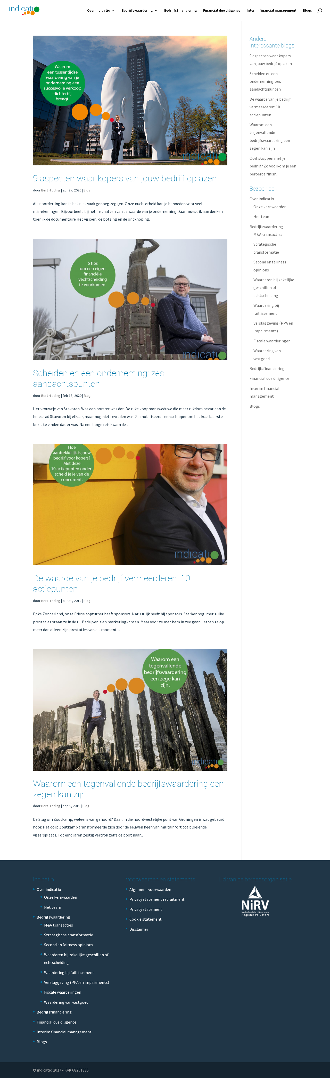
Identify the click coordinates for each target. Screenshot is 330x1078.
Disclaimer (138, 929)
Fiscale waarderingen (272, 340)
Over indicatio (98, 11)
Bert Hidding (50, 190)
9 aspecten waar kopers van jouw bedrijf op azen (125, 178)
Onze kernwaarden (269, 206)
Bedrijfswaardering (137, 11)
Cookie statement (145, 919)
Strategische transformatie (68, 934)
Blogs (307, 11)
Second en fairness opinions (68, 944)
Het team (261, 216)
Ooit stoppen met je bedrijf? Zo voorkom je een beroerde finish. (273, 166)
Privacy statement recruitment (157, 899)
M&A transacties (267, 234)
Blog (87, 190)
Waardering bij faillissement (69, 972)
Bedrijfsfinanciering (180, 11)
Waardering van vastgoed (66, 1002)
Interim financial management (271, 11)
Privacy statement (145, 909)
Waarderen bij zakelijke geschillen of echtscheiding (273, 287)
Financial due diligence (221, 11)
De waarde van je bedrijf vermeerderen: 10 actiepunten (270, 106)
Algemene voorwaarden (150, 889)
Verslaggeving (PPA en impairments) (76, 982)
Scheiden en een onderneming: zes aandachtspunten (98, 378)
